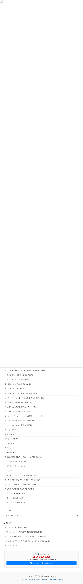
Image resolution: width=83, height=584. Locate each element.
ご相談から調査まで (12, 439)
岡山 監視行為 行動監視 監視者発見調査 (20, 375)
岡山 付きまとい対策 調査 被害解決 (18, 379)
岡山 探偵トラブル (11, 546)
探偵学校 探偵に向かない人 (15, 466)
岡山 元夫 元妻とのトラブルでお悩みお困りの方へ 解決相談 (25, 536)
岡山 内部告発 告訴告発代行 (14, 389)
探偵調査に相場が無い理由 (15, 493)
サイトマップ (9, 448)
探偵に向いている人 (13, 471)
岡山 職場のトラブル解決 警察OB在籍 (18, 384)
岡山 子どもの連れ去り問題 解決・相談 (19, 402)
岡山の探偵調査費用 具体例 (15, 502)
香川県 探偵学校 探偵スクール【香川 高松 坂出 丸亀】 (23, 480)
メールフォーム (10, 452)
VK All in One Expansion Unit (55, 579)
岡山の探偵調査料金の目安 (15, 498)
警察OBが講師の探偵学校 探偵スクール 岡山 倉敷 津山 (26, 457)
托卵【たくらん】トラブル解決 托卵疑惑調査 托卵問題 (23, 532)
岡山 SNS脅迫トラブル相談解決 (16, 527)
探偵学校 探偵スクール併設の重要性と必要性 (21, 475)
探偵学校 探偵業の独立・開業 (16, 461)
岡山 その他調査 (10, 430)
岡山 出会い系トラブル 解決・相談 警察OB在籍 (21, 393)
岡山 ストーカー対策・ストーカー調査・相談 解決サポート (25, 370)
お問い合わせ (9, 434)
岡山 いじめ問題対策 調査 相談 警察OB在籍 (20, 420)
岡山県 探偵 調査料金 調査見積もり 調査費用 (20, 489)
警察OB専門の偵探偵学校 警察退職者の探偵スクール (23, 484)
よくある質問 (9, 443)
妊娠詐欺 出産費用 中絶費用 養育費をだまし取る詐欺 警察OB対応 (27, 541)
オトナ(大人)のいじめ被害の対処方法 (19, 425)
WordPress (29, 579)
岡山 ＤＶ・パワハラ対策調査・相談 (17, 411)
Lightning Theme (41, 579)
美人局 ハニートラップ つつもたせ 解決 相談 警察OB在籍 (24, 398)
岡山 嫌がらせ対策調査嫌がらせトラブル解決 (20, 407)
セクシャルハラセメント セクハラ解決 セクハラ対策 (24, 416)
